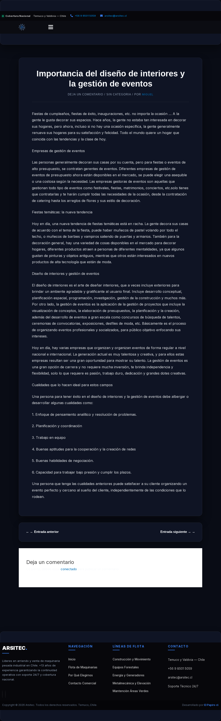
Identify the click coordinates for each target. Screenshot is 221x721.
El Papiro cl (211, 705)
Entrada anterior (44, 532)
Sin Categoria (118, 94)
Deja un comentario (85, 94)
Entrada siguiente (175, 532)
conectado (69, 569)
